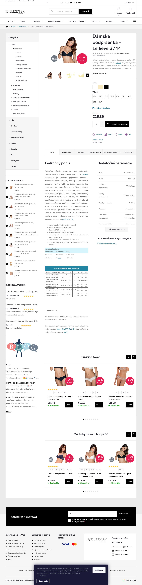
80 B (120, 470)
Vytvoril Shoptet (131, 580)
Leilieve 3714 (67, 219)
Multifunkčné (20, 61)
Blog (9, 560)
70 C (51, 470)
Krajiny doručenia (40, 553)
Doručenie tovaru (40, 540)
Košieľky (16, 94)
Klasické (18, 53)
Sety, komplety (18, 90)
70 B (81, 470)
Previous (128, 357)
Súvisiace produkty (111, 152)
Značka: (98, 140)
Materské (19, 73)
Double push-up (21, 81)
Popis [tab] (52, 152)
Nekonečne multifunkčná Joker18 (20, 397)
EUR (129, 3)
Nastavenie (43, 581)
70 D (56, 470)
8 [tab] (97, 419)
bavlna (59, 258)
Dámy (13, 44)
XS (84, 393)
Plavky (13, 143)
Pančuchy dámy (16, 132)
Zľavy (13, 155)
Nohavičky (16, 86)
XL (65, 393)
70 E (61, 470)
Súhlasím (99, 570)
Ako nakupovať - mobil (26, 1)
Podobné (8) (128, 152)
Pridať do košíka (119, 124)
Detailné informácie (99, 73)
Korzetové (19, 57)
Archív (8, 412)
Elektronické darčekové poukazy (20, 383)
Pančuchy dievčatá (17, 137)
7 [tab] (95, 419)
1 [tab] (83, 419)
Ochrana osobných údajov (17, 550)
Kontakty (37, 560)
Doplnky (14, 149)
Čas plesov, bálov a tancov (18, 369)
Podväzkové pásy (19, 114)
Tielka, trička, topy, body (21, 98)
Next (134, 357)
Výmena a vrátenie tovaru (43, 550)
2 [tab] (85, 419)
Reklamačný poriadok (117, 570)
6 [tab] (93, 419)
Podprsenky (17, 49)
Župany (15, 110)
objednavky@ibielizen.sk (124, 547)
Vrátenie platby (39, 547)
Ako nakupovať (10, 1)
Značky (13, 166)
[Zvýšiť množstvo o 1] (102, 122)
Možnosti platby (39, 543)
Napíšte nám (38, 556)
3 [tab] (87, 419)
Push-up (19, 77)
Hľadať (85, 11)
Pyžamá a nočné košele (21, 106)
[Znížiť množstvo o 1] (102, 125)
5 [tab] (91, 419)
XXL (127, 393)
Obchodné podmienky (15, 547)
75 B (92, 470)
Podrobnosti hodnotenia (121, 54)
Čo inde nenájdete (14, 556)
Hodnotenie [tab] (66, 152)
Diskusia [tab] (81, 152)
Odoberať (123, 514)
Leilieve (118, 63)
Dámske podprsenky (108, 243)
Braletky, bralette (21, 65)
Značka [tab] (95, 152)
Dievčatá (14, 126)
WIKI (66, 332)
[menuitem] (12, 21)
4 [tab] (89, 419)
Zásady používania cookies (17, 553)
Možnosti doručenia (103, 108)
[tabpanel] (60, 389)
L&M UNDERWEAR (65, 329)
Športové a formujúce (23, 69)
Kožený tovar (15, 161)
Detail (68, 405)
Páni (12, 120)
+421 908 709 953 (121, 551)
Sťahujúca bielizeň (19, 102)
